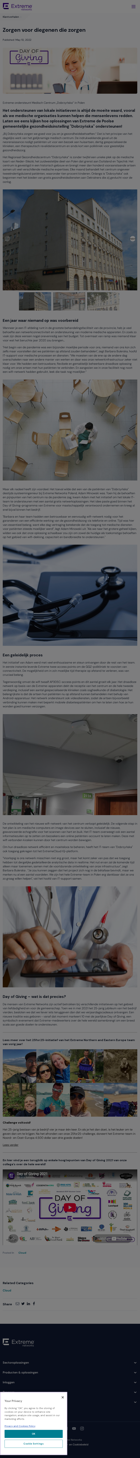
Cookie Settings (34, 1443)
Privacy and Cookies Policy (20, 1426)
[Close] (63, 1397)
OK (33, 1433)
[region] (33, 1423)
